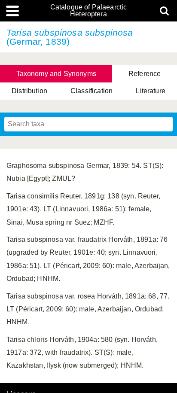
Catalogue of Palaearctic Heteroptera (88, 11)
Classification (91, 90)
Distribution (29, 90)
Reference (144, 73)
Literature (150, 90)
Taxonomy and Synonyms (56, 73)
